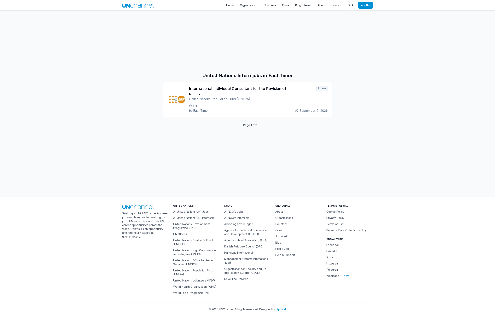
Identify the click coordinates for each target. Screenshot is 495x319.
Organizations (249, 5)
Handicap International (238, 252)
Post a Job (282, 248)
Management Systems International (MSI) (246, 260)
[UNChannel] (138, 5)
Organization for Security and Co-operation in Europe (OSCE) (245, 270)
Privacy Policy (335, 217)
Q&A (350, 5)
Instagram (332, 263)
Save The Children (236, 279)
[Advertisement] (116, 41)
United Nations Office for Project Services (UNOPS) (194, 262)
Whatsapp (332, 275)
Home (230, 5)
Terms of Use (335, 224)
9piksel (281, 309)
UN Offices (180, 234)
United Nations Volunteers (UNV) (194, 280)
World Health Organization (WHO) (194, 286)
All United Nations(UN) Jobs (191, 211)
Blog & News (303, 5)
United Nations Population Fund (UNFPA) (193, 272)
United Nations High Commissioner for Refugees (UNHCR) (195, 252)
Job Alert (365, 5)
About (321, 5)
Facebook (333, 244)
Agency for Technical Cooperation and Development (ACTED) (246, 232)
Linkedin (331, 251)
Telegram (332, 269)
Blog (278, 242)
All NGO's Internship (236, 217)
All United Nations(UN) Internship (194, 217)
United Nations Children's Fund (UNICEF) (193, 242)
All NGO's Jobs (233, 211)
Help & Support (285, 255)
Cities (285, 5)
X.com (330, 257)
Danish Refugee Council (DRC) (244, 246)
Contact (336, 5)
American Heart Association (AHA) (245, 240)
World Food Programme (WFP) (193, 292)
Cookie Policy (335, 211)
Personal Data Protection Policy (346, 230)
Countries (270, 5)
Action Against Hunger (238, 224)
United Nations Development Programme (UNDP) (191, 225)
